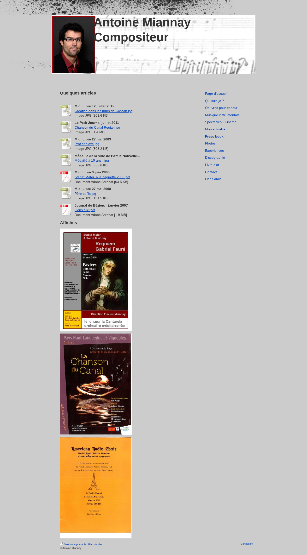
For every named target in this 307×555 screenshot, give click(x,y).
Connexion (247, 543)
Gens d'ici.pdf (85, 210)
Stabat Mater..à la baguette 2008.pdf (102, 177)
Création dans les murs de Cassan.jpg (104, 111)
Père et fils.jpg (85, 194)
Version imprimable (75, 544)
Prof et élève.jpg (87, 144)
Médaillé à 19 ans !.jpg (92, 160)
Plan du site (95, 544)
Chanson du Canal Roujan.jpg (97, 127)
